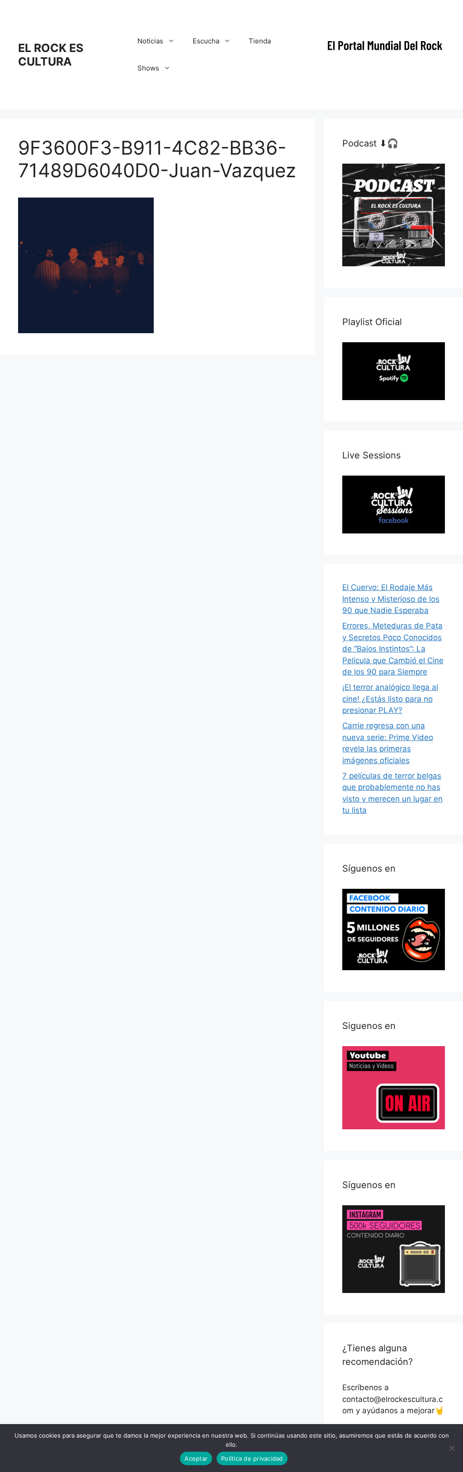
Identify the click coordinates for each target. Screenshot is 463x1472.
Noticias (150, 41)
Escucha (206, 41)
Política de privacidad (252, 1458)
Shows (148, 68)
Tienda (260, 41)
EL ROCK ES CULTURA (50, 54)
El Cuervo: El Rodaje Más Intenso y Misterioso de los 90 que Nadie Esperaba (390, 599)
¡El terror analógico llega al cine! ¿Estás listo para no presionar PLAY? (390, 699)
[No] (451, 1448)
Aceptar (196, 1458)
